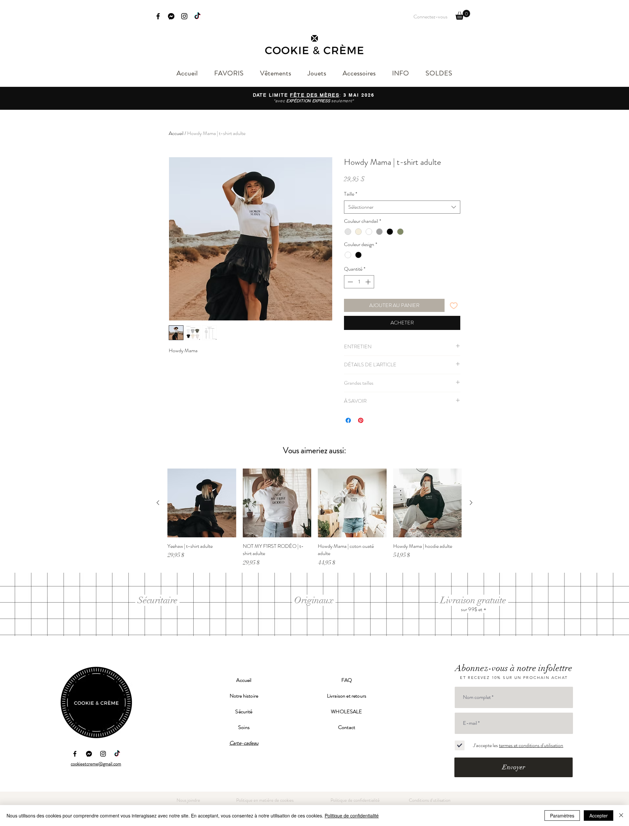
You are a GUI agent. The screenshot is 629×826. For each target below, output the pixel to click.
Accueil (176, 133)
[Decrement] (349, 282)
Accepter (598, 815)
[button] (462, 15)
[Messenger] (171, 16)
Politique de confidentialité (352, 815)
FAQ (346, 680)
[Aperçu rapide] (201, 503)
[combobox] (402, 207)
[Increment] (368, 282)
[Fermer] (621, 815)
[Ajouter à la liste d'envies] (453, 305)
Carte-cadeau (243, 743)
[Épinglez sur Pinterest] (361, 420)
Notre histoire (244, 696)
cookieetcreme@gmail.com (96, 763)
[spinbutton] (359, 282)
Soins (244, 727)
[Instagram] (184, 16)
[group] (314, 517)
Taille (350, 194)
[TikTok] (197, 16)
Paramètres (562, 815)
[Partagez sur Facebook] (348, 420)
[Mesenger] (89, 754)
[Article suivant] (471, 503)
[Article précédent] (158, 503)
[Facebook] (158, 16)
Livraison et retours (346, 696)
